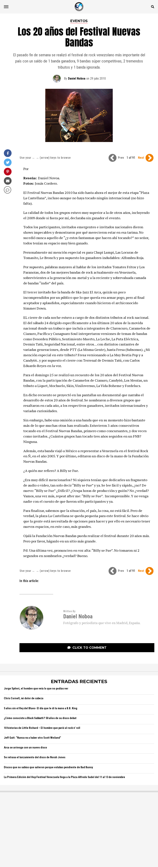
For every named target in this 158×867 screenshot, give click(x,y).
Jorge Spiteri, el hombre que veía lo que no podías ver (36, 688)
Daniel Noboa (76, 78)
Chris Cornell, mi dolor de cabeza (23, 698)
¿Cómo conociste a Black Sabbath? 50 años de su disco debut (40, 718)
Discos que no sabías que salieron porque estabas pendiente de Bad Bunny (48, 767)
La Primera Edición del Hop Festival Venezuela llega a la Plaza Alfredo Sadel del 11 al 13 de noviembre (64, 777)
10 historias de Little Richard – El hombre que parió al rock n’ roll (42, 728)
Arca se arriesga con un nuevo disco (25, 747)
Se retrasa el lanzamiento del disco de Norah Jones (34, 757)
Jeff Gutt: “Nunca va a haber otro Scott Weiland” (32, 737)
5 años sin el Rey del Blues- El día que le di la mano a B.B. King (40, 708)
